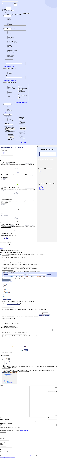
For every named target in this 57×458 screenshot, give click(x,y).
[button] (18, 164)
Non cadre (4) (10, 119)
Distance (4, 154)
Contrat (7, 28)
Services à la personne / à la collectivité (23, 96)
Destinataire (2, 438)
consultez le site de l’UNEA (22, 138)
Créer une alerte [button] (30, 77)
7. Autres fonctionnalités (5, 355)
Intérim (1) (9, 33)
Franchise (9, 51)
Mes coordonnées (32, 455)
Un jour (9, 18)
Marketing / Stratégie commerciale (22, 90)
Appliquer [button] (10, 26)
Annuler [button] (4, 457)
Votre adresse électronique (4, 441)
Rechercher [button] (51, 3)
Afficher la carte (7, 155)
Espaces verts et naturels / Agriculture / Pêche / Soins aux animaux (12, 96)
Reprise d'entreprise (10, 57)
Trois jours (9, 19)
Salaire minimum (7, 123)
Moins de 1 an (10, 106)
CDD (8, 32)
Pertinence (4, 152)
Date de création (7, 15)
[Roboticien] (15, 3)
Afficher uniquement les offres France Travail (13, 14)
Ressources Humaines (22, 91)
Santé (19, 92)
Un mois (9, 23)
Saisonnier (9, 36)
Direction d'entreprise (11, 93)
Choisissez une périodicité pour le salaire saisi (11, 125)
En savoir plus (2, 248)
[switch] (5, 12)
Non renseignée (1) (10, 120)
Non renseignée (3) (10, 110)
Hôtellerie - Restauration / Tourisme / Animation (11, 98)
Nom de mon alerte (3, 453)
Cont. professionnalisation (11, 38)
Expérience (7, 104)
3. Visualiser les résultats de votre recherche (8, 307)
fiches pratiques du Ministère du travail (24, 430)
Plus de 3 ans (9, 109)
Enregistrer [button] (12, 457)
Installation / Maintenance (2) (23, 88)
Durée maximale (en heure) (17, 76)
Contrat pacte (9, 45)
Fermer (2, 249)
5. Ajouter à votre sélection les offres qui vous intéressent (9, 327)
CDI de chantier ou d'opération (12, 41)
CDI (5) (9, 31)
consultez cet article (22, 125)
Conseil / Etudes (10, 92)
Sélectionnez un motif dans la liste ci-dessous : (6, 423)
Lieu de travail (4, 9)
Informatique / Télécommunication (21, 86)
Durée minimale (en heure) (9, 76)
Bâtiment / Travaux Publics (11, 88)
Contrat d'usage (10, 46)
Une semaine (9, 20)
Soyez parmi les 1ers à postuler (9, 127)
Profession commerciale (11, 55)
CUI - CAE (9, 47)
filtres (7, 114)
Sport (19, 98)
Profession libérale (10, 56)
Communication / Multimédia (12, 91)
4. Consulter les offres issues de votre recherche (8, 318)
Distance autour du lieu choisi (6, 10)
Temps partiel (10, 72)
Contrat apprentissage (11, 37)
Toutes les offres (10, 24)
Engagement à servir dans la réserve (13, 50)
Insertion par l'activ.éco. (11, 52)
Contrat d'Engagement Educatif (12, 42)
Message (1, 443)
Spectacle (20, 97)
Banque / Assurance (10, 87)
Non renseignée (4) (10, 73)
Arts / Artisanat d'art (10, 86)
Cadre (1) (9, 118)
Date (3, 153)
